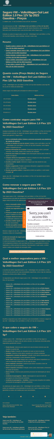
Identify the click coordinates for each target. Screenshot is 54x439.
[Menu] (50, 3)
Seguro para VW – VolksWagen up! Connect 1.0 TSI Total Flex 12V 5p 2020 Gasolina (13, 422)
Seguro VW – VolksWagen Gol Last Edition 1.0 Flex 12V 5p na (27, 288)
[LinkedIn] (45, 396)
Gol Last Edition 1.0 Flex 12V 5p (21, 21)
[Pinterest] (33, 396)
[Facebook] (9, 396)
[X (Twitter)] (21, 396)
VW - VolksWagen (33, 21)
